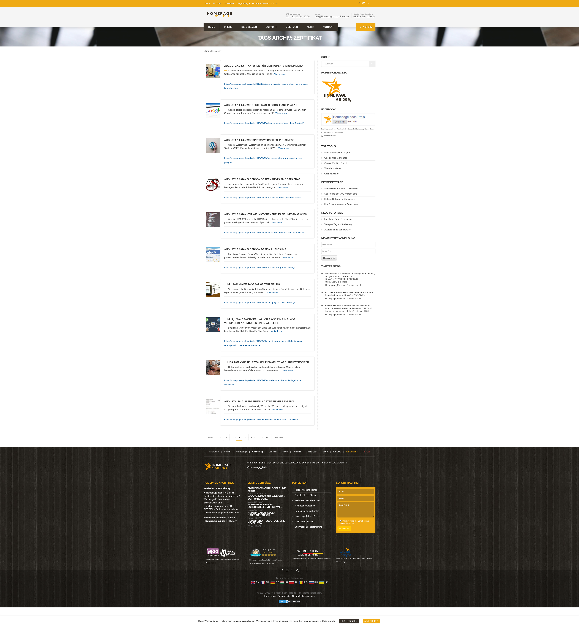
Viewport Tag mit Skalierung (338, 224)
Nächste (279, 437)
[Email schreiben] (287, 570)
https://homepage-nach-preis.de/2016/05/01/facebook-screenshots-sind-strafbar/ (262, 197)
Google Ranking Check (335, 163)
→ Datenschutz (327, 621)
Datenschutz (284, 596)
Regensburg (242, 3)
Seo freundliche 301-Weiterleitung (340, 193)
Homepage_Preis (333, 285)
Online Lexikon (331, 173)
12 (267, 437)
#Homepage (339, 311)
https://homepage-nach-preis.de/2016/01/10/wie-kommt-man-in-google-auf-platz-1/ (264, 123)
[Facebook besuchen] (282, 570)
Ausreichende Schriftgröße (337, 229)
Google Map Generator (335, 157)
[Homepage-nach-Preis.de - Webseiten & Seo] (218, 466)
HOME (211, 27)
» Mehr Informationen (215, 517)
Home (207, 3)
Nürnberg (255, 3)
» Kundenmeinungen (214, 521)
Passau (265, 3)
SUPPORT (271, 27)
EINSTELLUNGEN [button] (349, 621)
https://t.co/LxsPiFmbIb (336, 282)
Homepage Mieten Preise (307, 516)
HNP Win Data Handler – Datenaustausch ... (262, 513)
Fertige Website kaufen (306, 490)
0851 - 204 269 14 (364, 16)
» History (232, 521)
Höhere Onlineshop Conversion (339, 199)
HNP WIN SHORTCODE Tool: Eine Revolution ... (266, 522)
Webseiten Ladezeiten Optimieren (341, 188)
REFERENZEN (249, 27)
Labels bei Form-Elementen (337, 219)
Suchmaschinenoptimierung (308, 526)
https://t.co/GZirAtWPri (354, 295)
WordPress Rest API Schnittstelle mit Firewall (265, 505)
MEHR (310, 27)
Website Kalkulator (333, 168)
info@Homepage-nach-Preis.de (332, 16)
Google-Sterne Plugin (305, 495)
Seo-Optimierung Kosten (307, 511)
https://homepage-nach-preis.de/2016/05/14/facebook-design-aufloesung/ (259, 267)
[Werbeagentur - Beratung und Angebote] (359, 3)
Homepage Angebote (305, 505)
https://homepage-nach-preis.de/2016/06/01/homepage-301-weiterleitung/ (259, 302)
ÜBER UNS (292, 27)
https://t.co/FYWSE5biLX (336, 279)
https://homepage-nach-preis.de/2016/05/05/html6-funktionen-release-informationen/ (264, 232)
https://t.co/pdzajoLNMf (358, 311)
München (217, 3)
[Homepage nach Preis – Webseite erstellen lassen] (219, 14)
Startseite (208, 51)
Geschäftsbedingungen (303, 596)
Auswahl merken (329, 135)
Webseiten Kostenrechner (307, 500)
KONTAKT (328, 27)
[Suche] (297, 570)
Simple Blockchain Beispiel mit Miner (267, 489)
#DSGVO (353, 279)
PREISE (228, 27)
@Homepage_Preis (257, 467)
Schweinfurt (229, 3)
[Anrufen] (292, 570)
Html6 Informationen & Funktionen (341, 204)
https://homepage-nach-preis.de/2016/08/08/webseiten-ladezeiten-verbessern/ (261, 419)
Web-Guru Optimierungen (337, 152)
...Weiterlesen (279, 74)
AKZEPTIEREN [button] (371, 621)
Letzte (210, 437)
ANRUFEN (368, 27)
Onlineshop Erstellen (305, 521)
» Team (231, 517)
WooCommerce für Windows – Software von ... (266, 497)
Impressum (270, 596)
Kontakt (274, 3)
